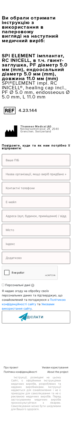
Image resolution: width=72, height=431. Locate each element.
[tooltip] (32, 285)
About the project (57, 371)
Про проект (11, 367)
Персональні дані (19, 285)
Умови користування (55, 367)
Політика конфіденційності (20, 371)
